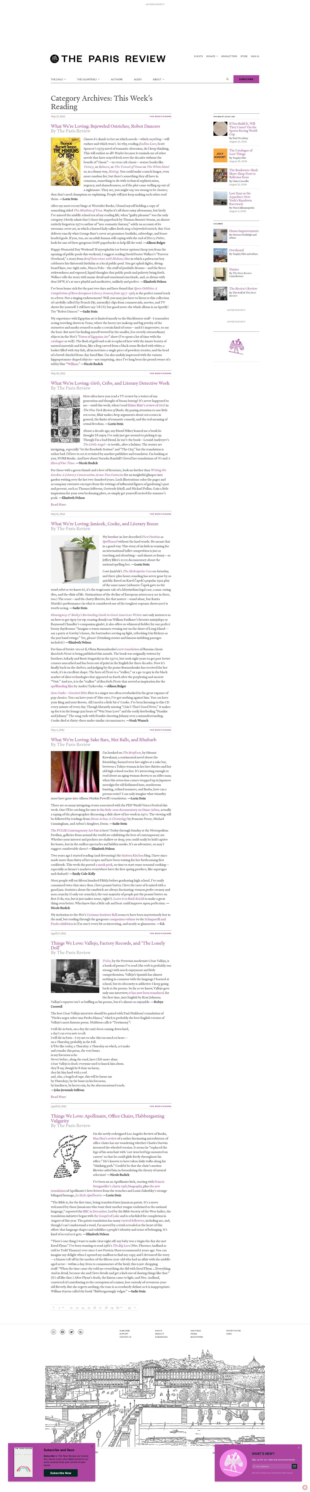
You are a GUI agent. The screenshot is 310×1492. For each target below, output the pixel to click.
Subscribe (246, 79)
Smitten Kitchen (133, 855)
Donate (211, 56)
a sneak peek (104, 864)
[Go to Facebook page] (62, 1332)
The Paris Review (73, 131)
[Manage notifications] (302, 1484)
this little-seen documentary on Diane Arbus (129, 810)
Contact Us (125, 1336)
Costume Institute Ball (102, 915)
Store (244, 56)
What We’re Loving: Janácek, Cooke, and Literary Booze (104, 524)
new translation (128, 649)
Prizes (194, 1333)
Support (124, 1333)
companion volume (122, 919)
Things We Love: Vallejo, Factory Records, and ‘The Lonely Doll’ (108, 945)
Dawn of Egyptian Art (93, 336)
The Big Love (122, 1245)
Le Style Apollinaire (88, 1195)
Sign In (255, 56)
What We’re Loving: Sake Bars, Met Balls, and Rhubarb (103, 740)
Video (229, 1333)
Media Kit (159, 1333)
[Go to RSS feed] (80, 1332)
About (157, 79)
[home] (107, 60)
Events (198, 56)
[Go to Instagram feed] (53, 1332)
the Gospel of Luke (106, 1216)
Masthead (196, 1330)
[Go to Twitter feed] (71, 1332)
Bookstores (197, 1336)
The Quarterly (87, 79)
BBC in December (95, 1211)
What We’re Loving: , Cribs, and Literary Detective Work (110, 383)
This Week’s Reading (160, 116)
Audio (138, 79)
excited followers (132, 1220)
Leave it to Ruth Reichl (129, 899)
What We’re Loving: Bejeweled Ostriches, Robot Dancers (105, 126)
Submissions (161, 1336)
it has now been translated (146, 993)
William (72, 364)
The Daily (57, 79)
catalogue (57, 341)
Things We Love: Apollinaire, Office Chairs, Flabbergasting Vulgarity (107, 1118)
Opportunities (233, 1330)
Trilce (107, 961)
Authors (117, 79)
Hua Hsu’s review (105, 1138)
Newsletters (229, 56)
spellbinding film (62, 686)
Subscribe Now (60, 1473)
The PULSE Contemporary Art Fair (75, 830)
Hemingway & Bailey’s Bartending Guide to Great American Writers (96, 615)
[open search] (227, 79)
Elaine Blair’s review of (146, 405)
